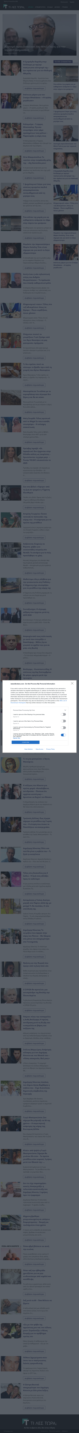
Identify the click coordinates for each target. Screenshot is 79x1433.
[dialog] (39, 716)
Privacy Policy (50, 749)
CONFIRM (25, 742)
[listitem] (39, 710)
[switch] (63, 714)
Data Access (39, 749)
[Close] (73, 684)
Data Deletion (28, 749)
